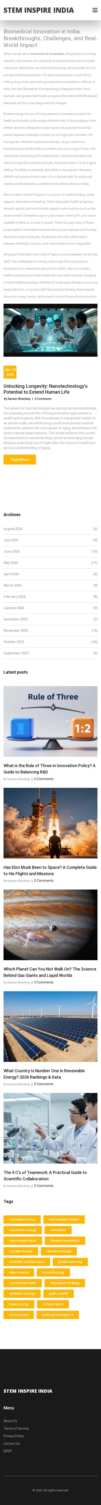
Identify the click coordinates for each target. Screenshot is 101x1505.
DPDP (8, 1451)
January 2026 (50, 608)
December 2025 (50, 619)
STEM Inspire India (39, 10)
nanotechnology (58, 1251)
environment (18, 1315)
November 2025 (50, 630)
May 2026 (50, 563)
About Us (10, 1421)
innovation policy (22, 1219)
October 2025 (50, 642)
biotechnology (53, 1272)
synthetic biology (22, 1293)
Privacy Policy (14, 1436)
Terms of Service (16, 1428)
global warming (70, 1262)
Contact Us (12, 1443)
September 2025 (50, 653)
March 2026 (50, 585)
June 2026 (50, 551)
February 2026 (50, 597)
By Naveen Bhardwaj (17, 399)
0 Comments (43, 399)
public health (58, 1293)
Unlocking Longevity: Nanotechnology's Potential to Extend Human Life (46, 389)
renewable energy (22, 1230)
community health (22, 1283)
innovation (58, 1230)
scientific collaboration (27, 1262)
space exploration (23, 1240)
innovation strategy (65, 1283)
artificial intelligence (58, 1315)
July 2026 (50, 540)
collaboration (53, 1304)
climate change (21, 1251)
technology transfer (64, 1219)
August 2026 (50, 529)
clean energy (19, 1304)
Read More (19, 459)
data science (19, 1272)
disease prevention (65, 1240)
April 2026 (50, 574)
